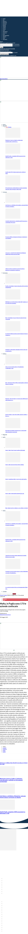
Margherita (5, 31)
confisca (5, 749)
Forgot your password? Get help (7, 48)
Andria (4, 18)
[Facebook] (8, 619)
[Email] (23, 619)
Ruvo (4, 34)
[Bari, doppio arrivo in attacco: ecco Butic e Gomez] (12, 505)
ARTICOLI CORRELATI (5, 762)
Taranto (4, 36)
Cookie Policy (8, 870)
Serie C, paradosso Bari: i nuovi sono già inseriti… (16, 479)
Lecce (4, 30)
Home (4, 124)
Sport (4, 437)
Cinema (9, 127)
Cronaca (5, 192)
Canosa (4, 26)
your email (15, 52)
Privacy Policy (2, 870)
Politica (4, 353)
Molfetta (5, 32)
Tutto (6, 127)
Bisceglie (4, 23)
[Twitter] (13, 619)
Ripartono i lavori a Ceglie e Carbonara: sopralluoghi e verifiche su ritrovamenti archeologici (11, 780)
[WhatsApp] (18, 619)
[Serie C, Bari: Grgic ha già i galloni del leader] (12, 447)
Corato (4, 27)
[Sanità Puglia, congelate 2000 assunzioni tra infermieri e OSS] (12, 153)
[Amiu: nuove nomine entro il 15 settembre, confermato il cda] (12, 364)
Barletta (4, 21)
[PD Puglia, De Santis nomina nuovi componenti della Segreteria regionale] (12, 427)
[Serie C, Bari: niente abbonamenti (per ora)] (12, 490)
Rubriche (5, 434)
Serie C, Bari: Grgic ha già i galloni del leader (15, 450)
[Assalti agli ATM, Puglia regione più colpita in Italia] (12, 169)
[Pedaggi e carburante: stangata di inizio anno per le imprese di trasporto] (12, 346)
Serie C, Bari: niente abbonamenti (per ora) (14, 493)
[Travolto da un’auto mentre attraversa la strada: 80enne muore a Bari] (12, 552)
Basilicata (5, 22)
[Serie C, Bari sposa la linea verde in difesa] (12, 462)
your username (16, 44)
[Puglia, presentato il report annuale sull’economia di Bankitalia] (12, 283)
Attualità (5, 125)
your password (16, 45)
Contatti (5, 591)
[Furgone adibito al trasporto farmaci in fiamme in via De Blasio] (12, 234)
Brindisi (4, 25)
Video (4, 510)
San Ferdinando (6, 35)
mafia (4, 750)
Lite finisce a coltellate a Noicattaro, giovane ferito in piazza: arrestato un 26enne (13, 796)
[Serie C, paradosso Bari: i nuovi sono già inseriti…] (12, 476)
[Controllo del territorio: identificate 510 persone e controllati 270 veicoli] (12, 218)
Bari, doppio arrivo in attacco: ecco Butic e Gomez (16, 508)
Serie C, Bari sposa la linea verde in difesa (14, 464)
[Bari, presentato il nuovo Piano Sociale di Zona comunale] (12, 315)
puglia (4, 751)
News (4, 600)
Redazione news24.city (5, 614)
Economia (5, 272)
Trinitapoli (5, 39)
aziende (4, 748)
